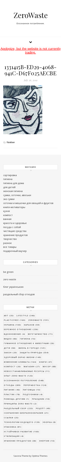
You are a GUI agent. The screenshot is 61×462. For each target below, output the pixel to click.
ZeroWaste (31, 15)
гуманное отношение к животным (29, 343)
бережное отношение (21, 329)
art (9, 315)
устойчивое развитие (21, 431)
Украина (12, 325)
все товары (9, 246)
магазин (32, 366)
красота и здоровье (15, 223)
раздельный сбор (18, 408)
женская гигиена (13, 191)
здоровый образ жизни (22, 357)
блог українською (13, 286)
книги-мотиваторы (14, 207)
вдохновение (14, 334)
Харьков (32, 325)
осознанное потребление (24, 380)
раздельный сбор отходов (19, 294)
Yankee (11, 142)
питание (12, 389)
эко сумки (8, 199)
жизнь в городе (32, 348)
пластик (12, 394)
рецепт (43, 408)
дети (10, 348)
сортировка (10, 175)
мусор (49, 366)
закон (10, 352)
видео (10, 339)
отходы (12, 385)
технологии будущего (22, 422)
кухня (6, 211)
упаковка (12, 427)
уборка (49, 422)
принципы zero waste (20, 403)
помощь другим (16, 399)
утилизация (14, 436)
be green (8, 271)
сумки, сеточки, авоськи (17, 195)
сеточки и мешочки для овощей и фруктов (28, 203)
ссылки (11, 417)
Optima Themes (39, 455)
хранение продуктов (15, 235)
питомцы (32, 389)
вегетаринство (40, 334)
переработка (35, 385)
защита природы (34, 352)
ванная (7, 219)
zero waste (9, 279)
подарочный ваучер (15, 251)
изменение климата (20, 362)
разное (7, 243)
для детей (9, 187)
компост (8, 215)
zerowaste (38, 320)
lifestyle (26, 315)
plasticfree (15, 320)
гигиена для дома (13, 183)
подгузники (33, 394)
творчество (10, 238)
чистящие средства (14, 231)
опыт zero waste (18, 376)
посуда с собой (12, 227)
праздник (41, 399)
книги (45, 362)
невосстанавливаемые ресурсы (27, 371)
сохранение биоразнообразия (26, 413)
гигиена (7, 179)
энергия (47, 441)
